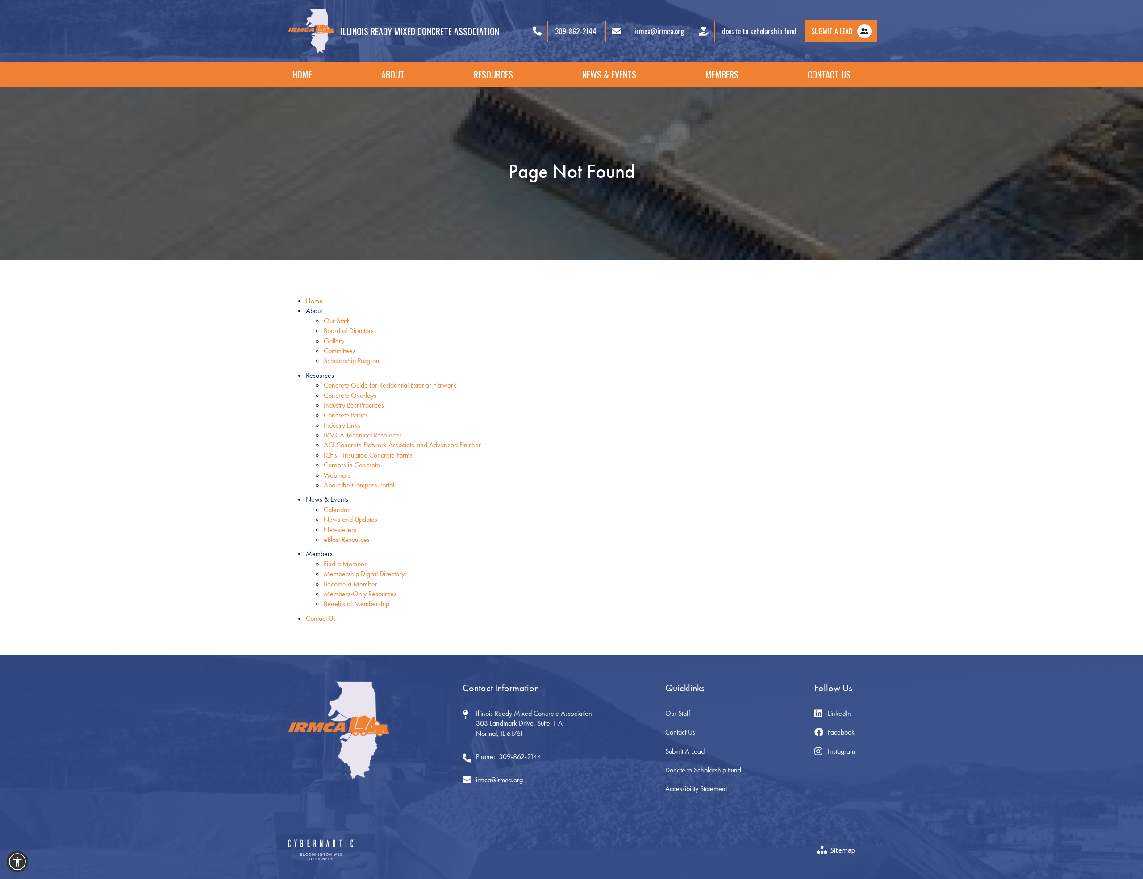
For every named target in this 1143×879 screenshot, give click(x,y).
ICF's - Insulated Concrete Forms (368, 455)
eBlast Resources (347, 539)
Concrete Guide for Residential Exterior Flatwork (390, 385)
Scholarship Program (352, 360)
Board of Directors (349, 330)
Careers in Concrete (352, 465)
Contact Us (829, 74)
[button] (393, 74)
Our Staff (336, 321)
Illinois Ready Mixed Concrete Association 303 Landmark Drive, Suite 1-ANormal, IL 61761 (534, 723)
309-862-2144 (520, 756)
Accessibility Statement (696, 788)
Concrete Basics (346, 415)
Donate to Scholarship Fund (703, 770)
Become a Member (350, 584)
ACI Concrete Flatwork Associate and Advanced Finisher (402, 445)
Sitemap (842, 850)
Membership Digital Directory (364, 573)
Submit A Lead (685, 751)
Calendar (337, 509)
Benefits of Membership (356, 603)
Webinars (337, 475)
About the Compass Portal (359, 485)
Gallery (334, 341)
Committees (339, 350)
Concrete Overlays (350, 395)
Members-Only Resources (360, 593)
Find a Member (345, 564)
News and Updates (350, 519)
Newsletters (340, 529)
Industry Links (342, 425)
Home (302, 74)
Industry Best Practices (354, 405)
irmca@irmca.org (499, 779)
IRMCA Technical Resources (363, 435)
